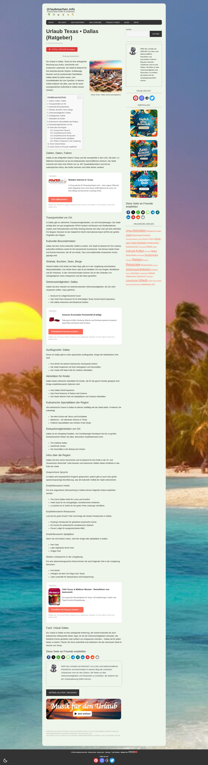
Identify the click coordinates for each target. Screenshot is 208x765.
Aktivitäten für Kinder (57, 119)
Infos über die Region (58, 127)
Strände (151, 273)
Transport (74, 733)
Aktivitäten (64, 731)
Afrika (129, 231)
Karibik (154, 247)
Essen (63, 735)
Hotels (86, 731)
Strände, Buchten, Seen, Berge (61, 110)
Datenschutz (92, 752)
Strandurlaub (144, 273)
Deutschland (137, 235)
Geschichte (141, 247)
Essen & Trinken (148, 239)
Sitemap (107, 752)
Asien (129, 235)
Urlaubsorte (136, 284)
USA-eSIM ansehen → (60, 199)
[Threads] (147, 98)
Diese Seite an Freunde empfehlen (63, 147)
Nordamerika (100, 731)
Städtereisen (131, 276)
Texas (103, 735)
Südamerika (141, 276)
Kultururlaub (147, 251)
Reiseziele (115, 731)
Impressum (100, 752)
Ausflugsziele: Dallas (57, 116)
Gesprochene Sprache (62, 130)
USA (90, 733)
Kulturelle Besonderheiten (59, 107)
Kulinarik (131, 250)
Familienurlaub (152, 243)
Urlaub (57, 731)
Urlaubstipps (146, 284)
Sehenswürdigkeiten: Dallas (60, 113)
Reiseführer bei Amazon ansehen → (66, 610)
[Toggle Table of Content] (78, 97)
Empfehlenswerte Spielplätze (64, 138)
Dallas (58, 735)
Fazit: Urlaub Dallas (57, 144)
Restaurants (146, 265)
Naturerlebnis (131, 255)
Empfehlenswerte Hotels (62, 133)
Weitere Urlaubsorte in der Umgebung (67, 141)
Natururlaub (140, 255)
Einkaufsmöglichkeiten (132, 239)
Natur (154, 251)
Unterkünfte (132, 280)
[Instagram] (141, 98)
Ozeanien (129, 260)
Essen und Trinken (76, 731)
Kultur (91, 731)
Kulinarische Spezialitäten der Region (63, 122)
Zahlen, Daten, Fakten (57, 101)
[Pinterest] (135, 98)
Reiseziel (145, 260)
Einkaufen (147, 235)
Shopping (65, 733)
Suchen (128, 29)
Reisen (108, 731)
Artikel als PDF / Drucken (63, 693)
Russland (155, 265)
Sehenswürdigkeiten (54, 733)
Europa (142, 242)
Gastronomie (132, 246)
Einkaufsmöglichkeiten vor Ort (60, 124)
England (140, 239)
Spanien (128, 273)
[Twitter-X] (152, 98)
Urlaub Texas (83, 733)
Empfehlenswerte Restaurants (64, 136)
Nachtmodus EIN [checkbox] (5, 760)
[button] (48, 657)
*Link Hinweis (115, 752)
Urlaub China (152, 281)
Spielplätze (135, 273)
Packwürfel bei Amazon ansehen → (65, 331)
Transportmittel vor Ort (57, 104)
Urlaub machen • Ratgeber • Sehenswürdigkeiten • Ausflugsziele (60, 11)
